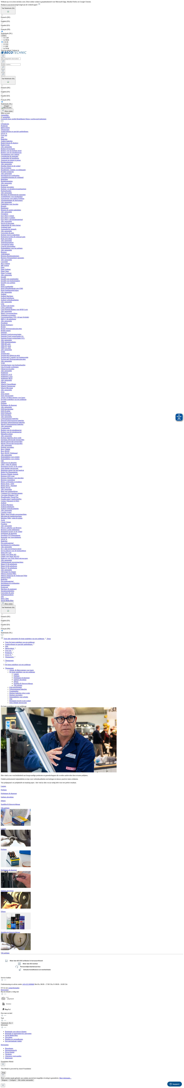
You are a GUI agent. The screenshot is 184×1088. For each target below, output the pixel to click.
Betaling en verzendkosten (14, 1039)
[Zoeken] (3, 61)
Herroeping (5, 990)
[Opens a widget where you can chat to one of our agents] (174, 1084)
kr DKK (6, 40)
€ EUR (5, 42)
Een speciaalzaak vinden (13, 1041)
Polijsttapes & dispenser (22, 678)
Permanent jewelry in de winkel (20, 701)
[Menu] (3, 56)
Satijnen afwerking (20, 680)
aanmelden (6, 117)
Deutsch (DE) (5, 17)
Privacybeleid (9, 1052)
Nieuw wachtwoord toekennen (35, 119)
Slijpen (16, 682)
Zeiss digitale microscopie (18, 703)
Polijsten (16, 676)
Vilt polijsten (18, 685)
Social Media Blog (11, 1035)
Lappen (16, 674)
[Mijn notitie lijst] (2, 122)
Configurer (13, 1080)
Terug (3, 1072)
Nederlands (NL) (6, 33)
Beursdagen (9, 1048)
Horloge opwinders (15, 695)
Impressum (8, 1058)
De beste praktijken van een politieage (22, 672)
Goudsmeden (13, 691)
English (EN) (5, 21)
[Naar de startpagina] (14, 53)
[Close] (3, 1064)
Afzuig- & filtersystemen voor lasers (21, 670)
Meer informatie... (65, 1078)
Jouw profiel (12, 119)
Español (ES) (5, 25)
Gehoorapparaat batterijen (18, 689)
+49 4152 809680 (28, 984)
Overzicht (4, 119)
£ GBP (5, 46)
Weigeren (4, 1080)
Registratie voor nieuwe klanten (15, 1031)
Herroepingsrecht (11, 1050)
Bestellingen (21, 119)
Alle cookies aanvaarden (25, 1080)
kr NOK (6, 48)
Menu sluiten (9, 111)
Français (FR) (5, 29)
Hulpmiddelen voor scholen (18, 697)
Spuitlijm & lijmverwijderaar (23, 683)
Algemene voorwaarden (13, 1056)
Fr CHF (6, 38)
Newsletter (8, 1037)
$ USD (5, 44)
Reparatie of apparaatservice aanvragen (18, 1033)
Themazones (9, 668)
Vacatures (8, 1054)
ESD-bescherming (15, 687)
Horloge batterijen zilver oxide (19, 693)
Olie (10, 699)
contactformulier (13, 988)
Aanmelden (5, 115)
